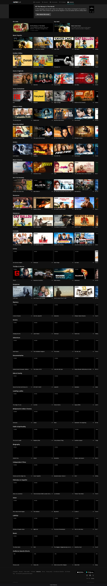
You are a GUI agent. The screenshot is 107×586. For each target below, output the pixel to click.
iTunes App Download (80, 572)
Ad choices (67, 571)
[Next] (94, 42)
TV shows (63, 2)
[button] (43, 14)
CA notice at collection (59, 571)
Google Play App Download (90, 572)
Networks (71, 2)
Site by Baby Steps (90, 582)
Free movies (54, 2)
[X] (93, 575)
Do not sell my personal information (24, 573)
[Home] (17, 2)
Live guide (37, 2)
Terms (43, 571)
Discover (46, 2)
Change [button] (92, 578)
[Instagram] (87, 575)
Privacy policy (49, 571)
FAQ (14, 573)
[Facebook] (90, 575)
